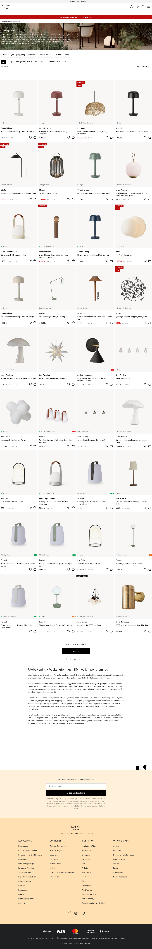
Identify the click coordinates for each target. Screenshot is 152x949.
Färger (42, 62)
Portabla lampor (62, 55)
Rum (84, 881)
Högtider (85, 877)
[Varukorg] (143, 6)
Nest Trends (87, 890)
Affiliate (116, 864)
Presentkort (54, 877)
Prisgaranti (22, 890)
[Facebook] (68, 913)
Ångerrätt (22, 903)
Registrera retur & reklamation (30, 855)
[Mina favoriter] (137, 6)
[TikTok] (84, 913)
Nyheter (85, 868)
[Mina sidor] (131, 6)
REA (83, 864)
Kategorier (20, 62)
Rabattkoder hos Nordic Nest (93, 903)
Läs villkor (76, 808)
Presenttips (86, 886)
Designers (86, 855)
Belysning (5, 21)
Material (51, 62)
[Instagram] (76, 913)
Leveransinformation (26, 868)
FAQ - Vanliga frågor (26, 864)
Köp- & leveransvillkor (27, 877)
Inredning (53, 855)
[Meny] (149, 6)
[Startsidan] (6, 7)
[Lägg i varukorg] (34, 137)
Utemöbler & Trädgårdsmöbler (62, 872)
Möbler (53, 868)
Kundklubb (22, 859)
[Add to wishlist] (30, 137)
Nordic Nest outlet (120, 877)
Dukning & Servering (58, 846)
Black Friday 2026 (89, 894)
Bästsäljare (86, 872)
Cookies (21, 886)
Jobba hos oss (119, 859)
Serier (59, 62)
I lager (10, 62)
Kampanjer (86, 859)
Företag (21, 894)
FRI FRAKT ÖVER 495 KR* (78, 1)
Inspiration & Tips (89, 846)
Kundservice (23, 846)
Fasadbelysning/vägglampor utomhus (19, 55)
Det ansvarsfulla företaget (123, 855)
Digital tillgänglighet (25, 899)
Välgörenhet (118, 872)
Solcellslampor (45, 55)
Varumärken (32, 62)
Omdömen (117, 850)
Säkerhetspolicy (24, 881)
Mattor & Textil (55, 864)
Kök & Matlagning (57, 850)
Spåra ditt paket (24, 872)
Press (115, 868)
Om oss (116, 846)
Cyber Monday (88, 899)
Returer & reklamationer (27, 850)
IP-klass (68, 62)
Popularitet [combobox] (143, 66)
